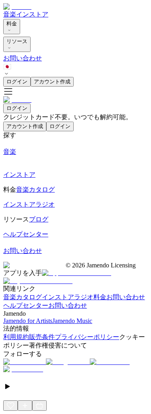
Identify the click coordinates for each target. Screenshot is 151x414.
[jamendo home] (17, 6)
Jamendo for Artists (27, 320)
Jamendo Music (72, 320)
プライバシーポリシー (87, 336)
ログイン (16, 82)
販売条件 (42, 336)
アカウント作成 (52, 82)
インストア (32, 14)
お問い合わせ (22, 58)
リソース (16, 41)
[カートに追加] (39, 405)
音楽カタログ (22, 297)
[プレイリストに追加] (25, 405)
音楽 (9, 14)
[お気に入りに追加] (10, 405)
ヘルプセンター (25, 305)
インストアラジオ (67, 297)
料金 (11, 24)
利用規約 (16, 336)
